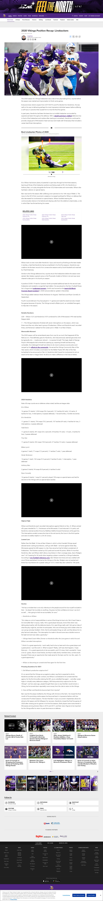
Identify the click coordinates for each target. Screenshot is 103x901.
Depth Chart (6, 852)
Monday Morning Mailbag (19, 854)
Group (71, 857)
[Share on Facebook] (70, 37)
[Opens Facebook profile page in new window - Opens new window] (28, 39)
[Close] (100, 895)
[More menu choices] (46, 15)
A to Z (58, 850)
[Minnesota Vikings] (51, 888)
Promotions (96, 870)
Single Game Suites (71, 867)
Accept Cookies (91, 895)
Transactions (6, 858)
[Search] (72, 16)
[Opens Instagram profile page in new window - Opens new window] (33, 39)
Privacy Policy (13, 899)
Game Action (45, 857)
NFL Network (32, 863)
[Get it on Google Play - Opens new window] (56, 882)
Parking (58, 858)
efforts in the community (39, 347)
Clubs (71, 871)
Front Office (6, 867)
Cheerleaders (45, 860)
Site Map (96, 872)
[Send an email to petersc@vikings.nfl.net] (35, 39)
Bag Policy (58, 852)
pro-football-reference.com (40, 558)
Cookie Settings (66, 895)
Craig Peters (30, 36)
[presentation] (98, 772)
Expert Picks (19, 862)
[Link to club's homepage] (4, 15)
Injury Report (19, 860)
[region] (51, 895)
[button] (51, 242)
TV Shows (32, 866)
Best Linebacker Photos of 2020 (35, 132)
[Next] (63, 172)
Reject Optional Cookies (78, 895)
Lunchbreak (19, 857)
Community (96, 850)
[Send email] (76, 37)
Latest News (19, 850)
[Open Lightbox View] (51, 157)
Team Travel (45, 866)
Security (58, 868)
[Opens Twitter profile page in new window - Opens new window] (31, 39)
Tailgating (58, 871)
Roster (6, 850)
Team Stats (6, 861)
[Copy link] (79, 36)
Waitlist (70, 860)
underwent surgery (39, 288)
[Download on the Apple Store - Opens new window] (46, 881)
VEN (32, 853)
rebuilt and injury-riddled (63, 116)
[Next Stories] (96, 783)
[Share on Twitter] (73, 37)
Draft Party (83, 865)
